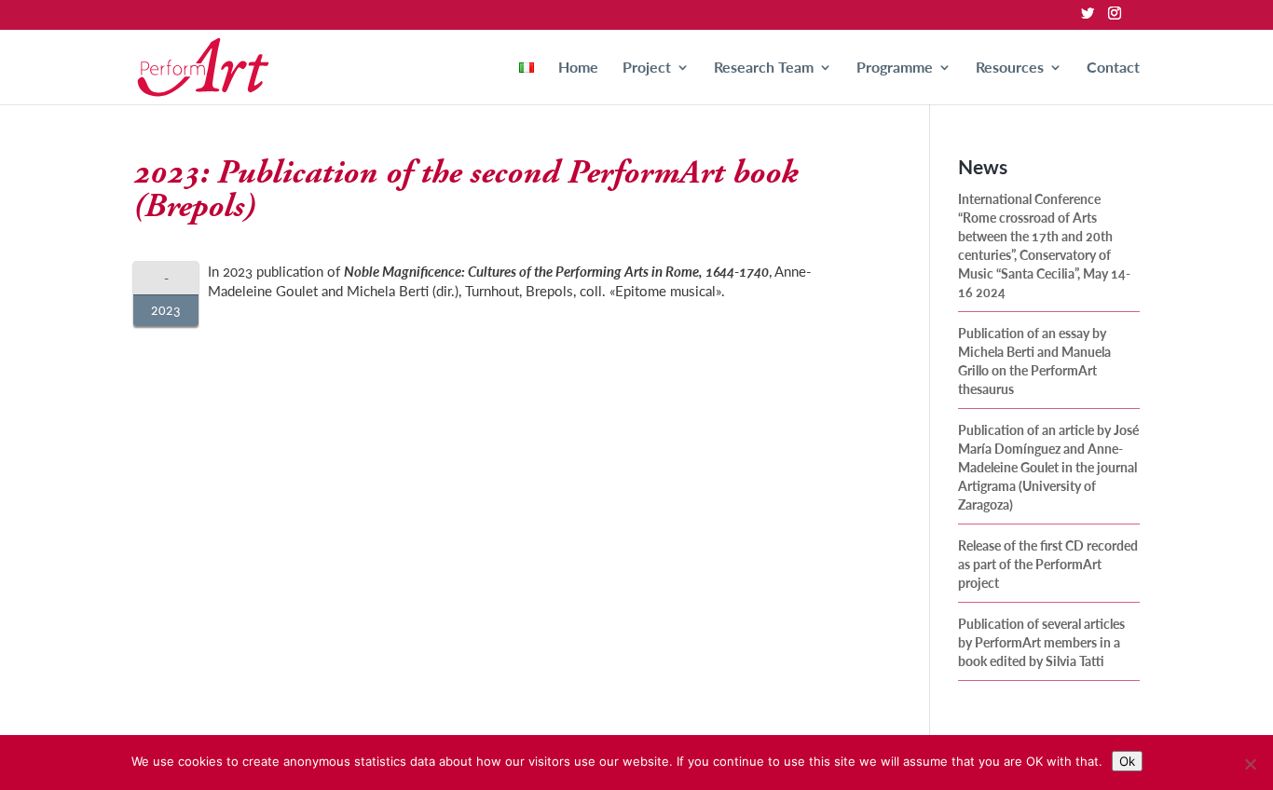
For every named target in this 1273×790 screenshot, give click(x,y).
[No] (1249, 764)
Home (578, 69)
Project (647, 69)
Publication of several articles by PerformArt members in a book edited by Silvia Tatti (1041, 642)
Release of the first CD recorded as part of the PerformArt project (1048, 564)
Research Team (764, 69)
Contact (1113, 69)
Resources (1010, 69)
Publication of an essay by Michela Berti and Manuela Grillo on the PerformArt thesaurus (1034, 360)
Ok (1127, 761)
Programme (894, 69)
